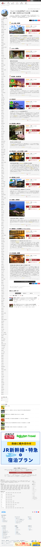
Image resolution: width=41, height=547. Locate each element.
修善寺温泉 (2, 233)
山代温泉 (2, 222)
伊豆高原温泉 (3, 238)
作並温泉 (2, 53)
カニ (23, 300)
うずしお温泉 (3, 306)
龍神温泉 (2, 322)
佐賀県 (9, 507)
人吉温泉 (2, 374)
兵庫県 (13, 502)
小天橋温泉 (2, 293)
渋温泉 (2, 175)
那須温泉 (2, 110)
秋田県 (15, 492)
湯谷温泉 (2, 277)
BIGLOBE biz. (4, 527)
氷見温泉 (2, 214)
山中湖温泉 (2, 160)
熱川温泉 (2, 261)
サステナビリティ (18, 529)
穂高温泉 (2, 191)
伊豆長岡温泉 (3, 241)
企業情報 (17, 527)
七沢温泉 (2, 147)
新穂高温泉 (7, 487)
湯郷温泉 (2, 337)
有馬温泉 (2, 303)
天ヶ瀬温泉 (2, 384)
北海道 (6, 492)
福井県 (11, 499)
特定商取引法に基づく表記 (16, 541)
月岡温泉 (2, 196)
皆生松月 (14, 99)
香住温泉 (2, 308)
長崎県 (11, 507)
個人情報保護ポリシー (23, 540)
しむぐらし (30, 519)
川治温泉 (2, 107)
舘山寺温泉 (2, 251)
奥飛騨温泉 (2, 267)
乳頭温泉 (2, 60)
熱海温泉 (2, 230)
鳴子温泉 (2, 50)
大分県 (15, 507)
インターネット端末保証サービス (20, 519)
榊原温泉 (2, 282)
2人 (1, 400)
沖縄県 (23, 507)
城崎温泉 (2, 301)
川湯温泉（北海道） (3, 29)
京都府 (9, 502)
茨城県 (11, 494)
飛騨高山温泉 (3, 269)
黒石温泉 (2, 42)
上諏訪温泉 (2, 173)
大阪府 (11, 502)
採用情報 (17, 532)
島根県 (9, 504)
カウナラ (34, 494)
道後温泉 (2, 350)
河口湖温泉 (2, 157)
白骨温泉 (2, 165)
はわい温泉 (2, 329)
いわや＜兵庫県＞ (15, 48)
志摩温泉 (2, 280)
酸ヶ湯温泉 (2, 37)
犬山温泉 (2, 272)
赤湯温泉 (2, 71)
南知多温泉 (2, 275)
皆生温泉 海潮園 (16, 253)
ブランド (17, 528)
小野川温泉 (2, 74)
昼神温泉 (2, 188)
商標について (3, 543)
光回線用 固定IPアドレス (6, 532)
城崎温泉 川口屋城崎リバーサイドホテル (21, 228)
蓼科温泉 (2, 178)
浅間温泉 (2, 167)
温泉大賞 (30, 518)
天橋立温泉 (2, 288)
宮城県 (13, 492)
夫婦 (1, 398)
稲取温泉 (2, 243)
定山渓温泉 (2, 19)
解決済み (31, 293)
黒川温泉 (13, 488)
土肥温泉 (2, 256)
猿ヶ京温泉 (2, 126)
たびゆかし (34, 496)
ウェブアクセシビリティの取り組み (14, 540)
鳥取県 (20, 300)
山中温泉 (2, 217)
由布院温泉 (2, 382)
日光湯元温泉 (25, 488)
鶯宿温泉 (2, 45)
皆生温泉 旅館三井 (16, 123)
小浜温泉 (2, 363)
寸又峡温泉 (2, 254)
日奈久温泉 (2, 376)
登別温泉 (2, 21)
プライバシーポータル (4, 541)
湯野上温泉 (2, 100)
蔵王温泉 (2, 66)
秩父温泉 (2, 134)
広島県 (13, 504)
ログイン (39, 0)
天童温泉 (2, 79)
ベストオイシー (34, 491)
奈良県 (15, 502)
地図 (27, 28)
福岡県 (6, 507)
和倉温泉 (2, 215)
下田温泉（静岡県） (3, 235)
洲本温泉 (2, 311)
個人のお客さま (4, 515)
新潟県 (11, 497)
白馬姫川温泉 (3, 186)
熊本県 (13, 507)
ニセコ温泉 (2, 34)
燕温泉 (2, 209)
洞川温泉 (2, 314)
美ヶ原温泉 (2, 168)
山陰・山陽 (17, 300)
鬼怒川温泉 (2, 102)
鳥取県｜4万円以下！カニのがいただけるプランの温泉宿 (23, 43)
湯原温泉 (2, 335)
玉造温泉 (2, 488)
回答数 (16, 295)
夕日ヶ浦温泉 (3, 298)
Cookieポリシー (10, 541)
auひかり (4, 519)
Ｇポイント (34, 485)
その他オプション (18, 522)
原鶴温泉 (2, 355)
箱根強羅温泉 (3, 152)
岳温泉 (2, 94)
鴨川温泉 (2, 136)
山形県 (18, 492)
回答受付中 (24, 293)
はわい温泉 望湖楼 (15, 23)
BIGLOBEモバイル (5, 520)
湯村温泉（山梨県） (3, 162)
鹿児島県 (20, 507)
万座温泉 (2, 118)
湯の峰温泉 (2, 321)
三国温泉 (2, 228)
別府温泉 (10, 488)
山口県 (15, 504)
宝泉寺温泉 (2, 389)
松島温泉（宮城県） (3, 58)
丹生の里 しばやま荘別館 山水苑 (19, 151)
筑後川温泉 (2, 353)
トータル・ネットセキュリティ (20, 520)
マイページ (36, 0)
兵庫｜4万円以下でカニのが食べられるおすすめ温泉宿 (23, 71)
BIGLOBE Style (18, 533)
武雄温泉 (2, 358)
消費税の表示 (7, 540)
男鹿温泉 (2, 63)
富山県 (6, 499)
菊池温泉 (2, 368)
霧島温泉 (16, 488)
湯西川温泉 (2, 113)
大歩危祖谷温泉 (3, 345)
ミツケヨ (34, 495)
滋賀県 (6, 502)
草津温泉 (2, 115)
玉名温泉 (2, 371)
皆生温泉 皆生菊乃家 (16, 76)
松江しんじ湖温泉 (3, 332)
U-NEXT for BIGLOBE (19, 521)
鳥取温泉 (2, 327)
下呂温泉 (2, 487)
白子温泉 (2, 139)
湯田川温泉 (2, 84)
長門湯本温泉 (3, 340)
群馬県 (9, 494)
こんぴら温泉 (25, 487)
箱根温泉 (2, 144)
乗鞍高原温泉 (3, 183)
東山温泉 (2, 87)
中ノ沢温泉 (2, 97)
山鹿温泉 (2, 379)
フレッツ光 (4, 529)
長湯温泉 (2, 387)
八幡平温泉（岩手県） (4, 47)
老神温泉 (2, 121)
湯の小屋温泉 (3, 131)
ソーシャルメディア (18, 534)
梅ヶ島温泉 (2, 248)
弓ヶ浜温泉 (2, 259)
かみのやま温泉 (3, 76)
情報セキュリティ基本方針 (24, 541)
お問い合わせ (3, 540)
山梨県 (6, 497)
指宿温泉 (2, 392)
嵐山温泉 (2, 290)
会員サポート (30, 529)
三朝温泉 (2, 324)
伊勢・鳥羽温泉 (3, 489)
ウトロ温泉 (2, 27)
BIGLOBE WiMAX (5, 521)
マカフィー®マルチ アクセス (6, 536)
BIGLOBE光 (4, 518)
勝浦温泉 (19, 487)
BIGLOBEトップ (8, 543)
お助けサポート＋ (18, 518)
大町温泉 (2, 170)
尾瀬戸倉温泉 (3, 123)
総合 (22, 295)
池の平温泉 (2, 199)
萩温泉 (2, 342)
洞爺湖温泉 (2, 32)
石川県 (9, 499)
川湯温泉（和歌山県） (4, 319)
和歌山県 (18, 502)
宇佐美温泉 (2, 246)
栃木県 (6, 494)
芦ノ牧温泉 (2, 89)
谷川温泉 (2, 128)
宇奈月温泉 (2, 212)
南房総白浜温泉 (3, 141)
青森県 (9, 492)
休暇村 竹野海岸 (15, 199)
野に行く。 (34, 493)
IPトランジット (5, 535)
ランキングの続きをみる (24, 281)
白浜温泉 (2, 316)
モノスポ (34, 492)
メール (30, 528)
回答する (28, 0)
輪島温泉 (2, 225)
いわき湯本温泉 (3, 92)
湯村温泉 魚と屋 (15, 177)
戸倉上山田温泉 (3, 181)
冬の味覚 (33, 300)
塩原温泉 (2, 105)
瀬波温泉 (2, 207)
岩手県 (11, 492)
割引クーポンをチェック (33, 58)
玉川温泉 (2, 61)
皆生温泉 (5, 488)
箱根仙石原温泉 (3, 154)
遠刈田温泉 (2, 55)
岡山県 (11, 504)
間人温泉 (2, 295)
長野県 (9, 497)
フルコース (26, 300)
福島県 (20, 492)
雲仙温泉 (2, 361)
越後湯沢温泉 (3, 204)
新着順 (13, 295)
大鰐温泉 (2, 40)
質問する (32, 0)
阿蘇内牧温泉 (3, 366)
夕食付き (30, 300)
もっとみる (6, 401)
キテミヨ (34, 490)
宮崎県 (18, 507)
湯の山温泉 (2, 285)
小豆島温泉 (2, 348)
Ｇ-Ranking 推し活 (35, 497)
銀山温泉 (2, 68)
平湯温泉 (2, 264)
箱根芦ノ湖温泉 (3, 149)
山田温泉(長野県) (3, 194)
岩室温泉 (2, 201)
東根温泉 (2, 81)
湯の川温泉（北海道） (4, 24)
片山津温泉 (2, 220)
